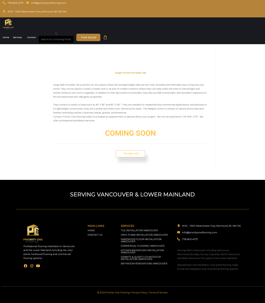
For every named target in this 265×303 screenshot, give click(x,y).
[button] (18, 37)
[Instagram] (32, 266)
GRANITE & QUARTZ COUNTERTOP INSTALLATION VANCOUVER (141, 258)
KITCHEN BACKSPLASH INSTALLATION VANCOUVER (142, 251)
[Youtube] (38, 266)
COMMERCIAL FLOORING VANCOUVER (142, 246)
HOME (91, 230)
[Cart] (105, 37)
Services (17, 37)
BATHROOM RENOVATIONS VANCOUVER (144, 263)
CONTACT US (95, 235)
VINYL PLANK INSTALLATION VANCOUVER (144, 235)
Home (6, 37)
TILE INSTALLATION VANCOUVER (139, 230)
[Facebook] (25, 266)
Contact (31, 37)
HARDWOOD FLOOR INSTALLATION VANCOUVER (141, 240)
